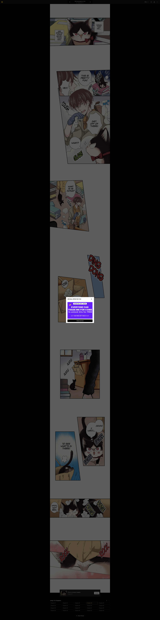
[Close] (91, 299)
